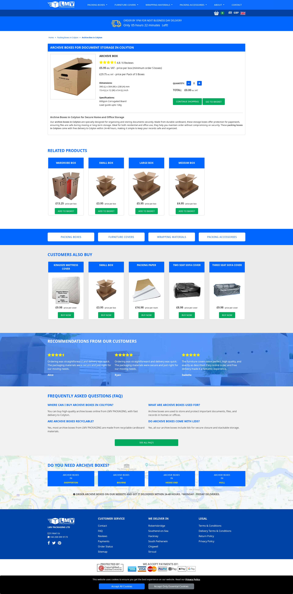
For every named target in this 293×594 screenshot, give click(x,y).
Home (51, 37)
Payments (103, 541)
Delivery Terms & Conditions (215, 531)
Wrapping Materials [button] (158, 4)
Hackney (153, 536)
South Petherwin (158, 541)
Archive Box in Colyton (92, 37)
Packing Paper (146, 265)
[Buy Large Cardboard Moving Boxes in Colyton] (146, 185)
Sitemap (102, 551)
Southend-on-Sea (158, 531)
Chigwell (153, 546)
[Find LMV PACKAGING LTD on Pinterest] (59, 543)
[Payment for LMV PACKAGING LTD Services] (161, 567)
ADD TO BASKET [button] (66, 211)
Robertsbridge (156, 525)
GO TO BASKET (214, 101)
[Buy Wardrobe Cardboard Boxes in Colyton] (66, 185)
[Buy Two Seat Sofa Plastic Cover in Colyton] (187, 290)
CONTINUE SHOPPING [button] (187, 101)
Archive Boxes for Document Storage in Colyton (92, 47)
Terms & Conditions (210, 525)
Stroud (152, 551)
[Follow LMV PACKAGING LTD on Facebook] (49, 543)
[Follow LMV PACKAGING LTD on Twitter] (54, 543)
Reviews (102, 536)
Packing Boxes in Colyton (67, 37)
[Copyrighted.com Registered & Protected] (111, 567)
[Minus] (188, 83)
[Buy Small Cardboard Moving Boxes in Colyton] (106, 185)
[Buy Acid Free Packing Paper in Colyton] (146, 290)
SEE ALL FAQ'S (146, 442)
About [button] (218, 4)
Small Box (106, 163)
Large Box (147, 163)
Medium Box (187, 163)
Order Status (105, 546)
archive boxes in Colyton (68, 121)
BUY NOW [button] (66, 315)
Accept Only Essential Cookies (171, 586)
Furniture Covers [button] (125, 4)
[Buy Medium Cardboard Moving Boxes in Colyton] (187, 185)
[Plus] (199, 83)
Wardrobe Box (66, 163)
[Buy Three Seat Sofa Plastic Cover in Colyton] (227, 290)
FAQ (100, 531)
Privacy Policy (192, 579)
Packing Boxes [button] (96, 4)
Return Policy (206, 536)
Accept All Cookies (121, 586)
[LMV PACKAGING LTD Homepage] (61, 4)
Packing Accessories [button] (192, 4)
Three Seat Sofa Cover (227, 265)
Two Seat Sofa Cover (187, 265)
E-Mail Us (55, 533)
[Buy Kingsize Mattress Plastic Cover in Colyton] (66, 290)
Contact (237, 4)
